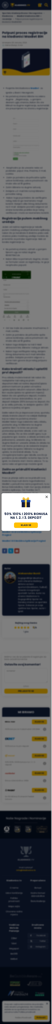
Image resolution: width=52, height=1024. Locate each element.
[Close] (46, 497)
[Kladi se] (25, 502)
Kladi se (26, 525)
